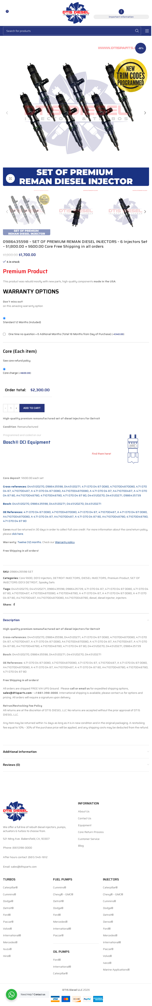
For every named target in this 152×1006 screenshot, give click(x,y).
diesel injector (106, 598)
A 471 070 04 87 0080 (117, 593)
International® (12, 935)
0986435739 (74, 589)
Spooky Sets (47, 582)
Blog (81, 846)
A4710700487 (26, 598)
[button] (7, 113)
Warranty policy (65, 542)
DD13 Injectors (43, 578)
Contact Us (84, 818)
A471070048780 (76, 598)
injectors (121, 598)
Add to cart (32, 408)
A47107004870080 (50, 598)
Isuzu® (7, 949)
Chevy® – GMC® (63, 894)
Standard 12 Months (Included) (22, 322)
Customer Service (89, 839)
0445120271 (37, 589)
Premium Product (118, 578)
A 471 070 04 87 (90, 593)
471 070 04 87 (94, 589)
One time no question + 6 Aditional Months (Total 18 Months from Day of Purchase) (60, 334)
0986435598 (56, 589)
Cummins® (9, 894)
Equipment (84, 825)
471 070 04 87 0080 (118, 589)
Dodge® (8, 901)
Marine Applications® (116, 970)
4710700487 (20, 593)
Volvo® (7, 929)
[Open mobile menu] (147, 31)
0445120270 (19, 589)
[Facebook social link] (14, 604)
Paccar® (8, 922)
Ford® (7, 915)
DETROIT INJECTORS (66, 578)
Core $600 (25, 578)
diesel (93, 598)
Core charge (17, 373)
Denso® (108, 922)
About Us (83, 812)
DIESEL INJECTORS (93, 578)
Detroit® (8, 908)
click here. (18, 534)
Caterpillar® (10, 888)
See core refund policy (16, 360)
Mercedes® (10, 942)
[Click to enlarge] (10, 178)
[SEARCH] (137, 31)
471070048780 (67, 593)
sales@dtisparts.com (17, 693)
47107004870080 (43, 593)
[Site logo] (76, 12)
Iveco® (107, 963)
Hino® (7, 956)
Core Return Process (91, 832)
